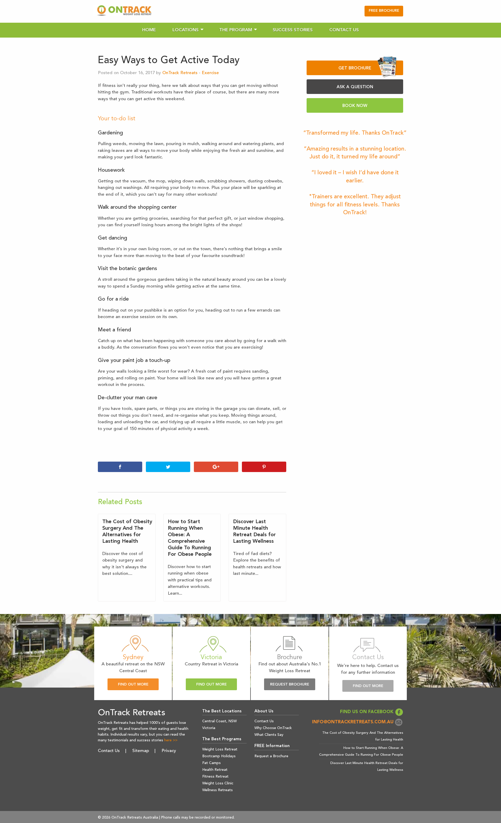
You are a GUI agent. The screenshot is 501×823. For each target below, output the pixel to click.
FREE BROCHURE (384, 11)
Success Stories (293, 30)
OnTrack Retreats (180, 73)
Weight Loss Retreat (219, 749)
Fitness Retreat (215, 776)
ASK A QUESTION (355, 87)
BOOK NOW (354, 106)
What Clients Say (268, 735)
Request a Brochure (271, 756)
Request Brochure (289, 685)
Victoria (208, 728)
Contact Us (344, 30)
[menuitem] (149, 30)
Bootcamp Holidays (219, 756)
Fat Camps (211, 763)
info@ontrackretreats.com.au (353, 722)
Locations (185, 30)
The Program (235, 30)
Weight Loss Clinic (217, 783)
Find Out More (133, 685)
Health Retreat (215, 770)
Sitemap (140, 751)
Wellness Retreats (217, 790)
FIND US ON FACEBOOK (367, 712)
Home (149, 30)
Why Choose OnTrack (273, 728)
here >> (170, 740)
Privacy (169, 751)
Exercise (210, 73)
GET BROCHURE (354, 68)
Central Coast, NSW (219, 721)
